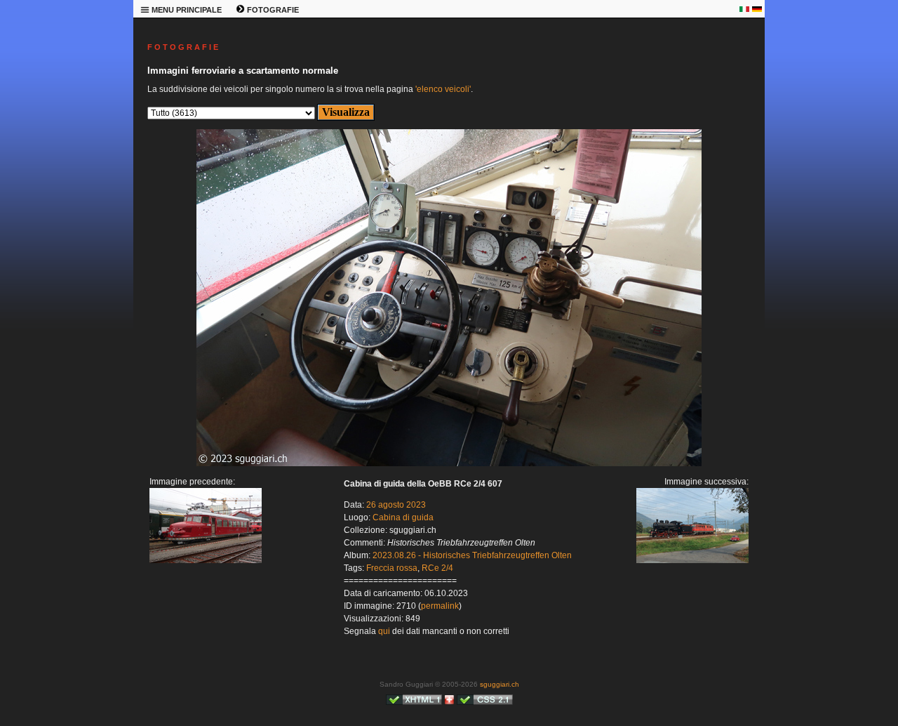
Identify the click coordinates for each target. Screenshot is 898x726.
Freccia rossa (391, 568)
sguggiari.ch (499, 684)
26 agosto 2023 (396, 505)
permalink (440, 606)
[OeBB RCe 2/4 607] (205, 560)
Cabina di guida (403, 517)
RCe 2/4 (437, 568)
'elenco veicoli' (443, 89)
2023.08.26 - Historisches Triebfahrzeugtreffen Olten (472, 555)
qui (384, 631)
